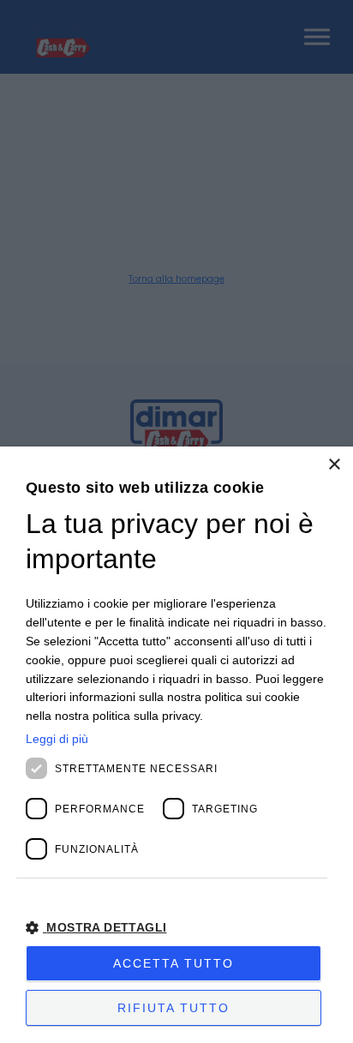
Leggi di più (57, 739)
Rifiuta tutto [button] (173, 1008)
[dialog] (176, 745)
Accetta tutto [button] (173, 963)
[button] (176, 927)
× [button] (333, 465)
